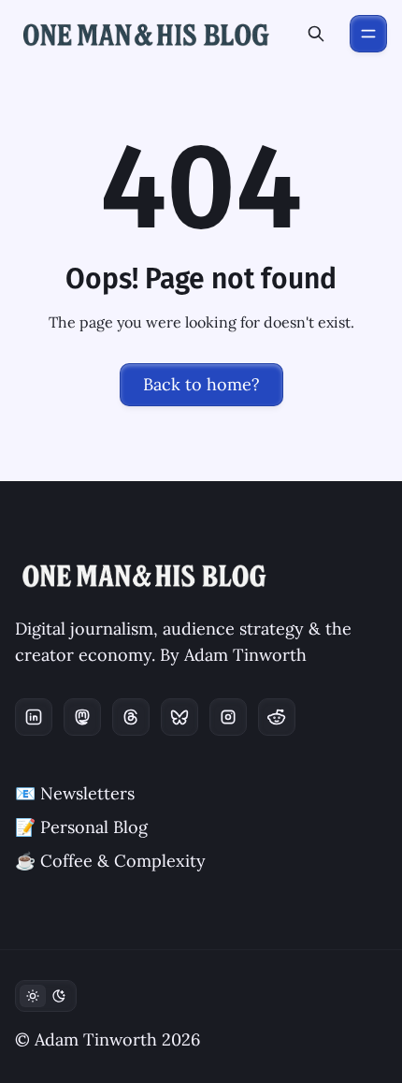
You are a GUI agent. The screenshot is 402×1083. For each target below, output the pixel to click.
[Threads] (131, 717)
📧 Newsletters (75, 793)
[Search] (316, 33)
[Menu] (368, 33)
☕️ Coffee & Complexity (110, 860)
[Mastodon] (82, 717)
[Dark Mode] (46, 996)
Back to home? (201, 384)
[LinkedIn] (33, 717)
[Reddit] (276, 717)
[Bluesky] (179, 717)
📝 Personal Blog (81, 827)
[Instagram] (228, 717)
